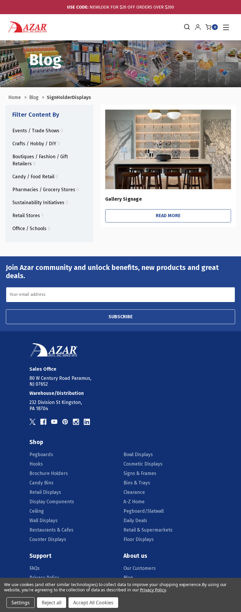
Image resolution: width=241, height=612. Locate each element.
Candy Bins (41, 483)
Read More (168, 215)
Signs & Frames (139, 473)
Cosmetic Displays (143, 464)
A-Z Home (134, 501)
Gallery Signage (123, 199)
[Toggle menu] (226, 27)
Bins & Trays (136, 483)
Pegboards (41, 454)
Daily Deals (135, 520)
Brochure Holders (48, 473)
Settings (20, 602)
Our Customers (139, 568)
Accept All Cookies (93, 602)
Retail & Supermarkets (148, 530)
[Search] (186, 27)
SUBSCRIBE (120, 316)
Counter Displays (47, 539)
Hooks (36, 464)
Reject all (51, 602)
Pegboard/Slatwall (143, 511)
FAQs (34, 568)
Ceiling (36, 511)
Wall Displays (43, 520)
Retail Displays (45, 492)
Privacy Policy (152, 590)
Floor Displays (138, 539)
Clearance (134, 492)
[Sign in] (198, 27)
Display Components (51, 501)
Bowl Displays (138, 454)
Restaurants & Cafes (51, 530)
